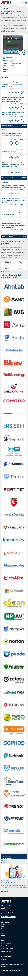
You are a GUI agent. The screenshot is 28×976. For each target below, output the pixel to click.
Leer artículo (4, 891)
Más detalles (4, 271)
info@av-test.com (8, 951)
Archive (4, 71)
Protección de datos (19, 964)
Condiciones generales (7, 964)
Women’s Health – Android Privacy (10, 883)
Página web (5, 69)
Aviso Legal (4, 966)
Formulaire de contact (7, 916)
